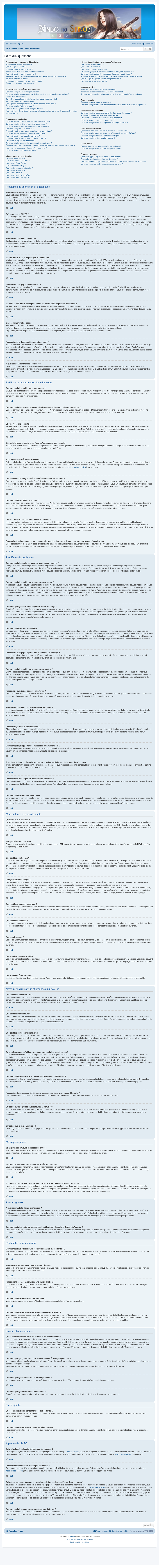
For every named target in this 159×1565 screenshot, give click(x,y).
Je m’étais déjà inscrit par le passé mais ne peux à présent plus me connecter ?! (36, 76)
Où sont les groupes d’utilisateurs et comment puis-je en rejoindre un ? (107, 72)
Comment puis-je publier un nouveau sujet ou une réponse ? (28, 121)
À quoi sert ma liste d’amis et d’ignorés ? (96, 102)
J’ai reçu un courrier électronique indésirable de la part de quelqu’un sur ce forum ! (112, 94)
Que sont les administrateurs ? (92, 64)
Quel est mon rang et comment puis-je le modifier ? (25, 109)
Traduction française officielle (76, 1539)
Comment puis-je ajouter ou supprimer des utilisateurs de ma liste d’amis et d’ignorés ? (113, 105)
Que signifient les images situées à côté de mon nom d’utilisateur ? (31, 104)
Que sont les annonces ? (15, 170)
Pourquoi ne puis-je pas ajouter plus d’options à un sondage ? (29, 131)
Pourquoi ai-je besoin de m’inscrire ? (19, 64)
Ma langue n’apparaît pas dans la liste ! (20, 101)
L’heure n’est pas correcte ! (16, 97)
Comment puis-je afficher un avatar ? (20, 106)
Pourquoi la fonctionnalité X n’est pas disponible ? (99, 159)
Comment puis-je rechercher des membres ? (98, 120)
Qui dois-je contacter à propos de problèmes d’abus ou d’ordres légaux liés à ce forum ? (114, 161)
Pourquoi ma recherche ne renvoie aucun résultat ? (100, 115)
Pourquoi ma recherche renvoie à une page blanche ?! (101, 118)
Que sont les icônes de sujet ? (17, 177)
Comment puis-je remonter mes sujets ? (21, 150)
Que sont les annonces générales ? (19, 168)
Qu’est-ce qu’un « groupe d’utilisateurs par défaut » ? (101, 79)
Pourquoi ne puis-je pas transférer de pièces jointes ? (26, 138)
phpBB (72, 1536)
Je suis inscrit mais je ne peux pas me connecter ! (25, 72)
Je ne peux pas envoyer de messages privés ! (98, 89)
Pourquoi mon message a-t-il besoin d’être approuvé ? (26, 148)
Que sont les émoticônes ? (16, 163)
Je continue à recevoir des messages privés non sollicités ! (103, 92)
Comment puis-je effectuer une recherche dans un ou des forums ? (106, 113)
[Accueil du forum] (79, 23)
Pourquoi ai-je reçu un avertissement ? (20, 141)
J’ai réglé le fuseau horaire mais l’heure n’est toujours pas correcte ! (31, 99)
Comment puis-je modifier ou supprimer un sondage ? (26, 133)
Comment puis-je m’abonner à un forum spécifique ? (100, 136)
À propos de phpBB (122, 1454)
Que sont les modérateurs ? (91, 67)
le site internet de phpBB (75, 467)
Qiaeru (91, 1539)
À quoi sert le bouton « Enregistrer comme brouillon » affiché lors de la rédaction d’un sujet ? (40, 145)
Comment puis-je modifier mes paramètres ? (22, 92)
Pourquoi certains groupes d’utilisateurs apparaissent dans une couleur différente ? (112, 76)
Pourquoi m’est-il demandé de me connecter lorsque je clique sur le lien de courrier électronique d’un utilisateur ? (41, 112)
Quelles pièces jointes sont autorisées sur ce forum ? (101, 146)
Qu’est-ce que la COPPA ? (16, 67)
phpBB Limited (73, 1452)
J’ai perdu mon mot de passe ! (17, 79)
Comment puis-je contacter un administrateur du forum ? (102, 164)
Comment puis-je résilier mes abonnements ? (98, 138)
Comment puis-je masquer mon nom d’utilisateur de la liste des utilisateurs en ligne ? (37, 94)
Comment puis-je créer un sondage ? (20, 129)
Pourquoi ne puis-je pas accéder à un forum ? (23, 136)
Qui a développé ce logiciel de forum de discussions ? (101, 157)
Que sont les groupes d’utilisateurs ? (94, 69)
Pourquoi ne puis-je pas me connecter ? (21, 74)
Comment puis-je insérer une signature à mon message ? (27, 126)
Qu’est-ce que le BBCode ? (16, 158)
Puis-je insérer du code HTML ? (18, 161)
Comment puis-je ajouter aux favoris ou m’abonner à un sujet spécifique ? (108, 133)
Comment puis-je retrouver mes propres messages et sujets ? (104, 123)
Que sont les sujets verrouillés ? (18, 175)
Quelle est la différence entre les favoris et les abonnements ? (104, 131)
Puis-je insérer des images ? (16, 166)
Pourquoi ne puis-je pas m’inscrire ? (19, 69)
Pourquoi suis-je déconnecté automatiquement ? (24, 81)
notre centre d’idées (14, 1471)
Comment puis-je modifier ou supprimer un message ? (26, 124)
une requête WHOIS (96, 1487)
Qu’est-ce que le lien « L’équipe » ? (94, 81)
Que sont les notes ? (14, 173)
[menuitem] (21, 44)
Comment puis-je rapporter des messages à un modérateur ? (29, 143)
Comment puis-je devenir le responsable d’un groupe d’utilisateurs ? (106, 74)
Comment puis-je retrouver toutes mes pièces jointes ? (101, 148)
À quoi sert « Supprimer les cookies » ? (20, 84)
